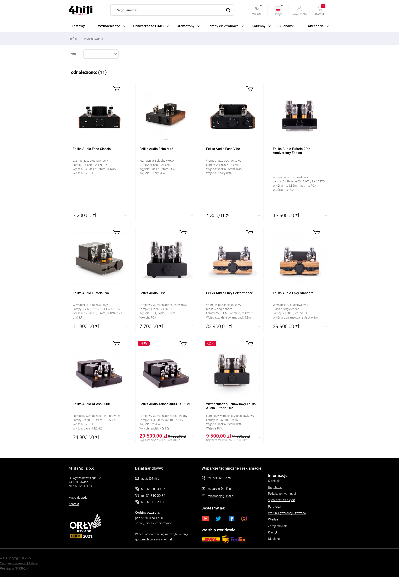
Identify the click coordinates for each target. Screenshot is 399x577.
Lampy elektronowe (223, 25)
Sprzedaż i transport (281, 500)
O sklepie (274, 481)
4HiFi (80, 10)
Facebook (231, 518)
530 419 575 (221, 477)
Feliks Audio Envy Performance (233, 280)
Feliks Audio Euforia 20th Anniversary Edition (299, 152)
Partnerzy (274, 506)
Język (278, 13)
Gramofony (185, 25)
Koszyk (320, 9)
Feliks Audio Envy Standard (299, 280)
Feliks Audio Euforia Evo (99, 280)
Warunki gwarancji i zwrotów (287, 513)
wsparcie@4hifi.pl (220, 488)
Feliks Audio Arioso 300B (99, 391)
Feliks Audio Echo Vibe (233, 152)
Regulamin (275, 487)
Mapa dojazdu (78, 497)
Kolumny (258, 25)
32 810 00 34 (155, 495)
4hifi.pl (73, 39)
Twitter (218, 518)
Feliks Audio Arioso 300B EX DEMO (166, 391)
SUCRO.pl (21, 568)
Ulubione (274, 538)
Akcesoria (316, 25)
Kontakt (74, 504)
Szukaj (228, 10)
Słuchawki (286, 25)
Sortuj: (73, 54)
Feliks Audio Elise (166, 280)
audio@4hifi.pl (150, 478)
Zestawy (78, 25)
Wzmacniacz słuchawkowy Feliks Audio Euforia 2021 (233, 391)
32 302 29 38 (155, 501)
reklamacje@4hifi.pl (221, 496)
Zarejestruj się (277, 526)
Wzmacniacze (109, 25)
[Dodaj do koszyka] (116, 88)
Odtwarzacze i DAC (148, 25)
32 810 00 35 (155, 488)
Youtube (205, 518)
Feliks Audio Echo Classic (99, 152)
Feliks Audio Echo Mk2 (166, 152)
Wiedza (273, 519)
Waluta (257, 13)
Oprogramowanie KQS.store (19, 563)
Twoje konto (299, 13)
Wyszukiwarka (93, 39)
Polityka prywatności (282, 493)
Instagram (244, 518)
